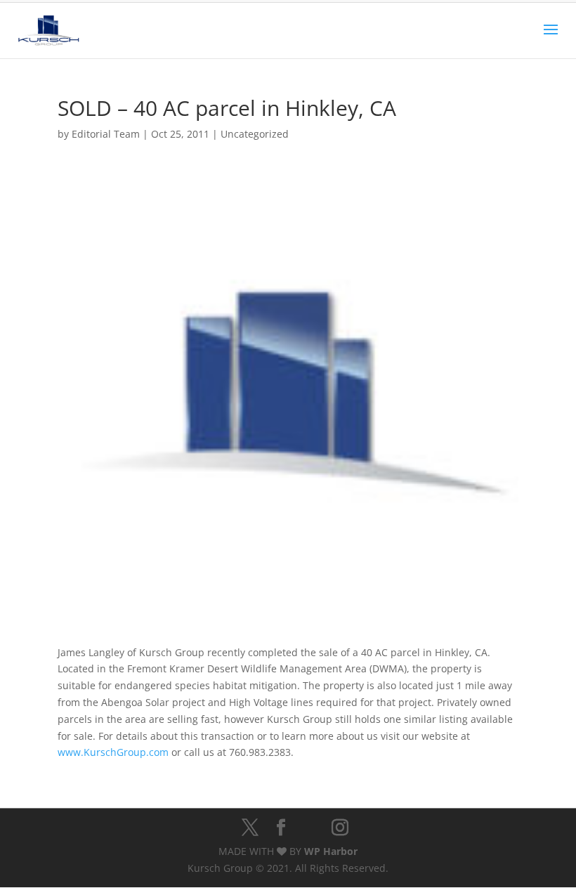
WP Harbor (331, 851)
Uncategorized (255, 134)
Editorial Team (106, 134)
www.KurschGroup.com (113, 752)
